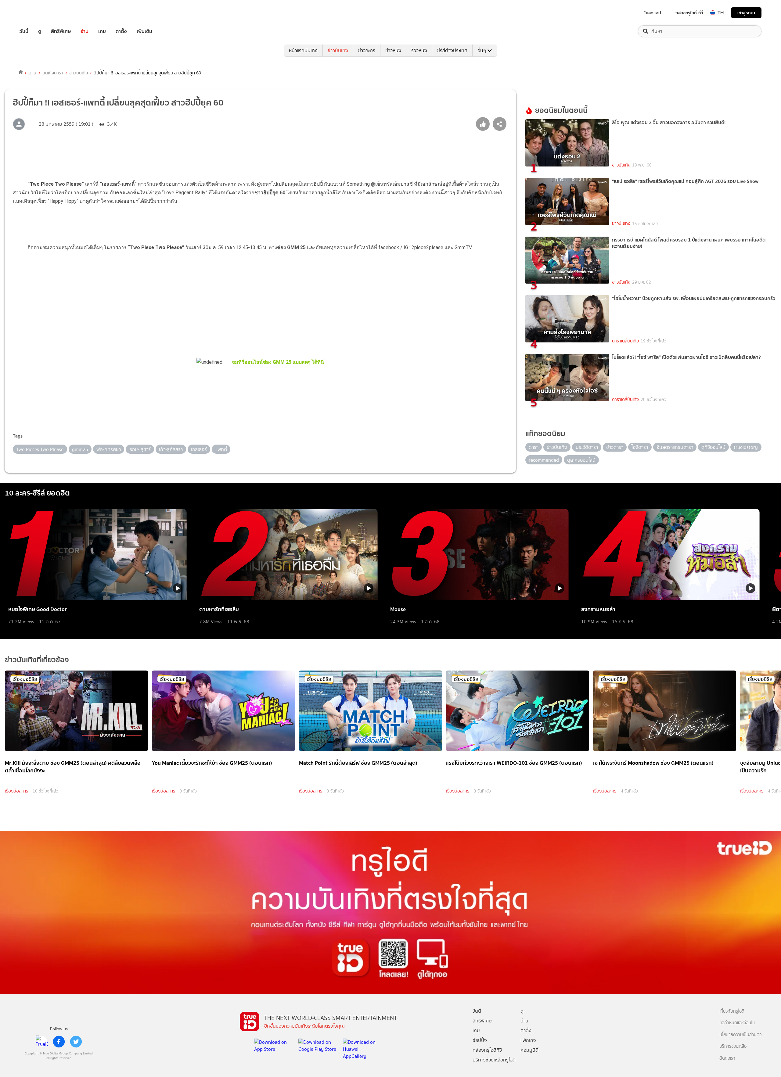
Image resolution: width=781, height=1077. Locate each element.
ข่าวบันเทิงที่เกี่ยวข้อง (37, 660)
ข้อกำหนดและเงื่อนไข (737, 1023)
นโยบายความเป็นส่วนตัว (740, 1035)
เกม (102, 31)
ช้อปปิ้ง (480, 1040)
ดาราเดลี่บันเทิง (625, 341)
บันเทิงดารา (52, 73)
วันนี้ (24, 31)
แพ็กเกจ (528, 1040)
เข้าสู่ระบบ (746, 12)
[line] (42, 1042)
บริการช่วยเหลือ (733, 1046)
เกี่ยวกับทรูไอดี (731, 1011)
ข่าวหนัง (393, 50)
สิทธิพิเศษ (61, 31)
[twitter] (76, 1042)
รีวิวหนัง (419, 50)
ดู (39, 31)
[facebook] (59, 1042)
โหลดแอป (652, 12)
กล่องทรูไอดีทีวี (487, 1050)
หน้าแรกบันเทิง (303, 50)
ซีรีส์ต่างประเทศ (452, 50)
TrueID (38, 12)
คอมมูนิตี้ (529, 1050)
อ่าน (84, 31)
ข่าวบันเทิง (338, 50)
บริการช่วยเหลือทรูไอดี (494, 1059)
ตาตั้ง (121, 31)
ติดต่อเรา (727, 1058)
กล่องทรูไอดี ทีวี (689, 12)
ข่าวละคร (366, 50)
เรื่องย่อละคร (16, 791)
